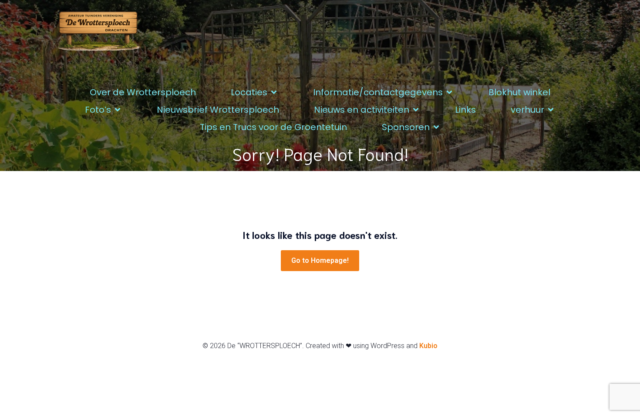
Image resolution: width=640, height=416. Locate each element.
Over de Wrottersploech (143, 92)
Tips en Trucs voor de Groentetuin (273, 127)
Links (465, 110)
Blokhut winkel (519, 92)
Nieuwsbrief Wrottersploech (218, 110)
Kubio (428, 346)
